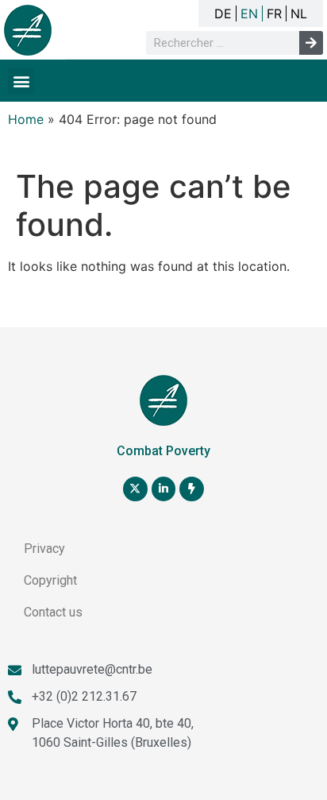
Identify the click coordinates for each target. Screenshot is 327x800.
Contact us (53, 612)
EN (249, 13)
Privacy (44, 548)
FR (274, 13)
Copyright (50, 580)
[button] (21, 81)
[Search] (311, 43)
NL (298, 13)
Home (26, 119)
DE (223, 13)
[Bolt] (191, 489)
